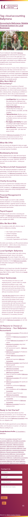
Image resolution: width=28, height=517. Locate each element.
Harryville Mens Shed (8, 295)
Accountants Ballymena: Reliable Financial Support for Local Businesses (14, 25)
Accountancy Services (11, 439)
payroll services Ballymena (13, 456)
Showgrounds (3, 257)
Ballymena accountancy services (15, 443)
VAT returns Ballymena (19, 461)
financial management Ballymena (15, 452)
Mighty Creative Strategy (13, 515)
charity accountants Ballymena (14, 448)
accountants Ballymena (6, 441)
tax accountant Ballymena (13, 459)
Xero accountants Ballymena (7, 463)
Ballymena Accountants (20, 95)
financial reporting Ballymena (7, 454)
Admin (17, 30)
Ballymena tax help (12, 446)
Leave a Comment (20, 463)
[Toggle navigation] (4, 503)
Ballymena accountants (6, 444)
